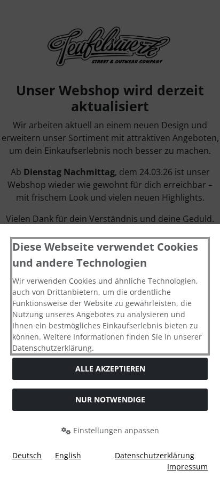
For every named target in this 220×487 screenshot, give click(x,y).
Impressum (187, 466)
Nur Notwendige (110, 399)
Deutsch (27, 455)
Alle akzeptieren (110, 369)
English (68, 455)
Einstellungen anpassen (115, 430)
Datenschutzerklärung (154, 455)
